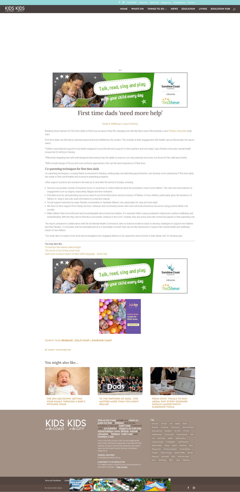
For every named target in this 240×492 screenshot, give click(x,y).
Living (203, 9)
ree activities (110, 428)
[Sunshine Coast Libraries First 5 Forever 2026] (120, 106)
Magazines (166, 3)
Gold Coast (82, 341)
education (103, 434)
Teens (171, 460)
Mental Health (157, 446)
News (174, 9)
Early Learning (157, 431)
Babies (177, 424)
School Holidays (166, 453)
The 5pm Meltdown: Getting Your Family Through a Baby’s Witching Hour (66, 401)
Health (170, 438)
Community (175, 427)
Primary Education (170, 449)
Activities (155, 424)
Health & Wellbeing (111, 124)
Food (192, 435)
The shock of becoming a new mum (62, 250)
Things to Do (156, 9)
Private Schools (184, 449)
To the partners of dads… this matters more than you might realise (119, 401)
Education (188, 9)
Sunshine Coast (102, 341)
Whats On (137, 9)
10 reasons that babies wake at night (63, 247)
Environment (169, 435)
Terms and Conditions (53, 481)
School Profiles (180, 453)
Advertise (143, 3)
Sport (173, 457)
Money (166, 446)
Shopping (155, 457)
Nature (174, 446)
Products (155, 453)
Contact (191, 3)
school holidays (105, 431)
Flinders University (177, 131)
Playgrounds (156, 449)
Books (185, 424)
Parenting (133, 124)
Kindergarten (170, 442)
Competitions (179, 3)
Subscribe (154, 3)
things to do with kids (130, 428)
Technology (162, 460)
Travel (178, 460)
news (117, 431)
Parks (191, 446)
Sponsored (165, 457)
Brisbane (67, 341)
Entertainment (157, 435)
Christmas (164, 427)
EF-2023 (177, 431)
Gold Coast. (124, 425)
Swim (154, 460)
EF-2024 (186, 431)
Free (153, 438)
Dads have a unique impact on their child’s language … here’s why (76, 254)
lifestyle (125, 431)
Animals (164, 424)
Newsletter (132, 3)
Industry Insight (157, 442)
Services (190, 453)
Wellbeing (186, 460)
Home (124, 9)
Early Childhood (188, 427)
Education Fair (220, 9)
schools (134, 431)
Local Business (183, 442)
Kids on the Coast (107, 420)
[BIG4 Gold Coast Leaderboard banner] (120, 490)
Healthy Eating (180, 438)
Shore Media (56, 488)
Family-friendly (182, 435)
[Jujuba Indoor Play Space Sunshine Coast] (120, 333)
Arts (171, 424)
